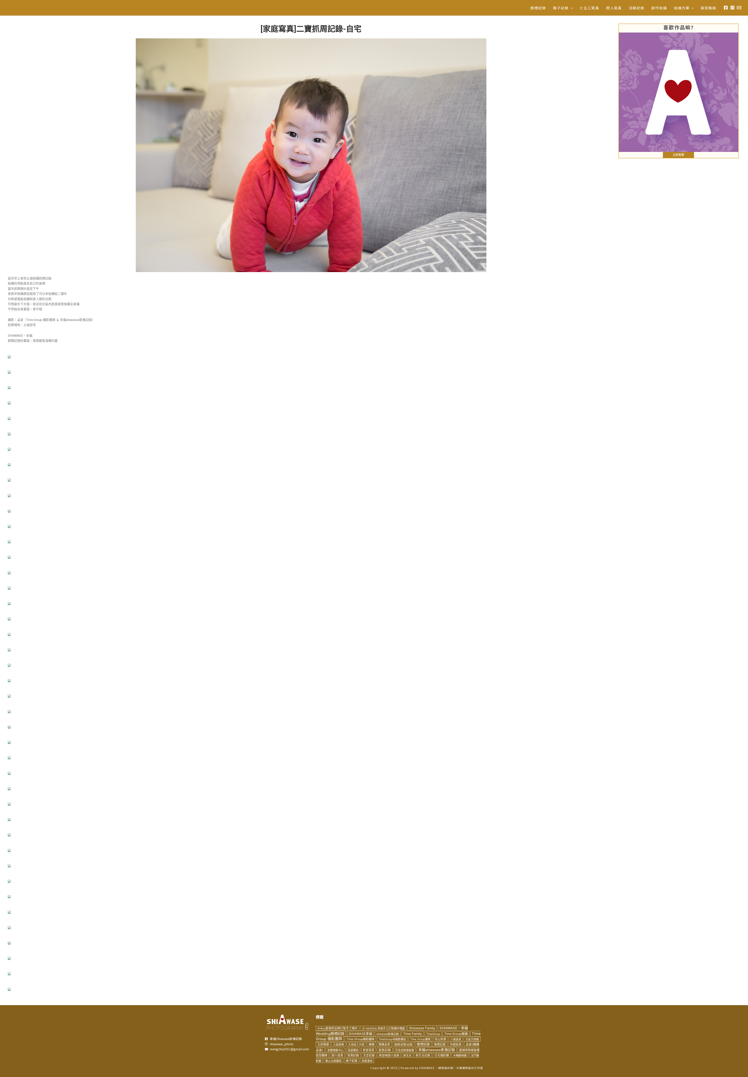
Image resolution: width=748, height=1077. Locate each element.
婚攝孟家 (384, 1044)
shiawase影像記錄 (387, 1034)
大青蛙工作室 (356, 1044)
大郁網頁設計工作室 (469, 1068)
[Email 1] (739, 7)
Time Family (412, 1034)
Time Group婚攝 (456, 1034)
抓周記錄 (353, 1055)
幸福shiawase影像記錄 (436, 1050)
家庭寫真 (368, 1050)
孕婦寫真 (455, 1044)
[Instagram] (732, 7)
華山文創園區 (333, 1060)
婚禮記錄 (440, 1044)
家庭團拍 (353, 1050)
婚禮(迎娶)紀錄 (403, 1044)
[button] (571, 8)
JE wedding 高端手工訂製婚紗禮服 (383, 1028)
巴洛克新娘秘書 (404, 1050)
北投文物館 (472, 1039)
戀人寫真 (337, 1055)
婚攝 (371, 1044)
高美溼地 (367, 1060)
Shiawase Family (422, 1028)
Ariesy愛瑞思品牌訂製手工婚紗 (337, 1028)
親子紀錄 (351, 1061)
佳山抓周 (440, 1039)
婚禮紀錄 (423, 1044)
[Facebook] (726, 7)
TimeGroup (433, 1034)
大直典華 (338, 1044)
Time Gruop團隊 (420, 1039)
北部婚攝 (323, 1044)
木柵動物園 (460, 1055)
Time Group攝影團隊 (360, 1039)
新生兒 (407, 1055)
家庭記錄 (384, 1050)
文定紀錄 (369, 1055)
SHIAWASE (426, 1068)
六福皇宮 (455, 1039)
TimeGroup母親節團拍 (392, 1039)
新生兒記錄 (423, 1055)
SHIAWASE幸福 (360, 1034)
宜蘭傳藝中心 (335, 1050)
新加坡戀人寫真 (389, 1055)
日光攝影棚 (441, 1055)
